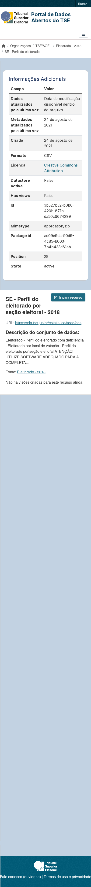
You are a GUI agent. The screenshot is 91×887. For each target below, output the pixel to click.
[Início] (4, 45)
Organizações (20, 45)
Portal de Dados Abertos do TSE (51, 17)
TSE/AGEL (43, 45)
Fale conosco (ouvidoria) (20, 876)
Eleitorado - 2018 (68, 45)
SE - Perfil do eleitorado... (23, 51)
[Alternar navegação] (83, 34)
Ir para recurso (70, 297)
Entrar (82, 3)
